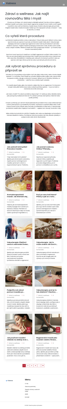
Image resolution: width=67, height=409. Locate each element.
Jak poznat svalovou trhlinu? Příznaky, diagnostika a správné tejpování (45, 148)
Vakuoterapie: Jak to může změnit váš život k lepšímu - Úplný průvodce (47, 243)
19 (43, 366)
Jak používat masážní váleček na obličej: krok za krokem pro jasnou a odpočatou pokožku (18, 339)
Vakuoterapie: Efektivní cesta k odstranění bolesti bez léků (18, 243)
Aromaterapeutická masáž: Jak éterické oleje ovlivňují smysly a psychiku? (17, 196)
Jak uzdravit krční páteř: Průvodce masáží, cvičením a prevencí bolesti (17, 148)
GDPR (26, 394)
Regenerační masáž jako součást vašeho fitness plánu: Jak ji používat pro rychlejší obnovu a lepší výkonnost (46, 339)
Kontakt (27, 397)
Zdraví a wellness (14, 152)
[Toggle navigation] (64, 4)
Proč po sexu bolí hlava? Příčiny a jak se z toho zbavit (46, 196)
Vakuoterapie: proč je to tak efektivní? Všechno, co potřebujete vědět (47, 291)
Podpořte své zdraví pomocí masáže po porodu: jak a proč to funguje (15, 291)
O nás (26, 383)
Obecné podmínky (30, 386)
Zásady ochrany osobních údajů (32, 390)
